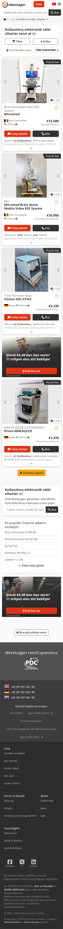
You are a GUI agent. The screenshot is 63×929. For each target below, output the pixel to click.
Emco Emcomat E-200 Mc (20, 532)
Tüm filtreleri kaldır (20, 50)
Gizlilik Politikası (12, 922)
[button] (59, 4)
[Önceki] (5, 81)
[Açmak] (31, 148)
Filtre (19, 41)
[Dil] (54, 4)
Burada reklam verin (33, 632)
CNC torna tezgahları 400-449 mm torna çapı (31, 729)
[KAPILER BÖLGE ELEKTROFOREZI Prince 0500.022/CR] (31, 402)
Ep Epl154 (11, 546)
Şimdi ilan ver (31, 371)
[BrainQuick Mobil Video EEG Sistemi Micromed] (31, 81)
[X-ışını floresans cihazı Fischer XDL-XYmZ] (31, 270)
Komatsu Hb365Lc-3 (17, 553)
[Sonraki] (58, 81)
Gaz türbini (16, 713)
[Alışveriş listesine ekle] (56, 107)
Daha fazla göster (33, 565)
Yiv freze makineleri (31, 721)
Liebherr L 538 (14, 560)
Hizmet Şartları (31, 922)
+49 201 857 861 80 (23, 687)
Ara (56, 12)
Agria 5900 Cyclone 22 (40, 713)
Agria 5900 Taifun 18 (31, 737)
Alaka (46, 41)
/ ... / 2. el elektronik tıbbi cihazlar (26, 19)
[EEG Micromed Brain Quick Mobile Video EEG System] (31, 176)
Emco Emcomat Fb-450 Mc (21, 539)
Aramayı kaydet (32, 473)
